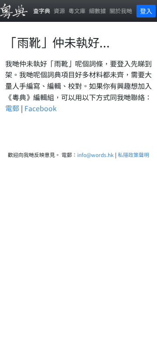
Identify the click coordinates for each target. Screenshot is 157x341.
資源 (59, 11)
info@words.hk (95, 154)
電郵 (12, 108)
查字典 (41, 11)
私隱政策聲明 (133, 154)
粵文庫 (76, 11)
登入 (146, 11)
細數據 (97, 11)
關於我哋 (120, 11)
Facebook (40, 108)
